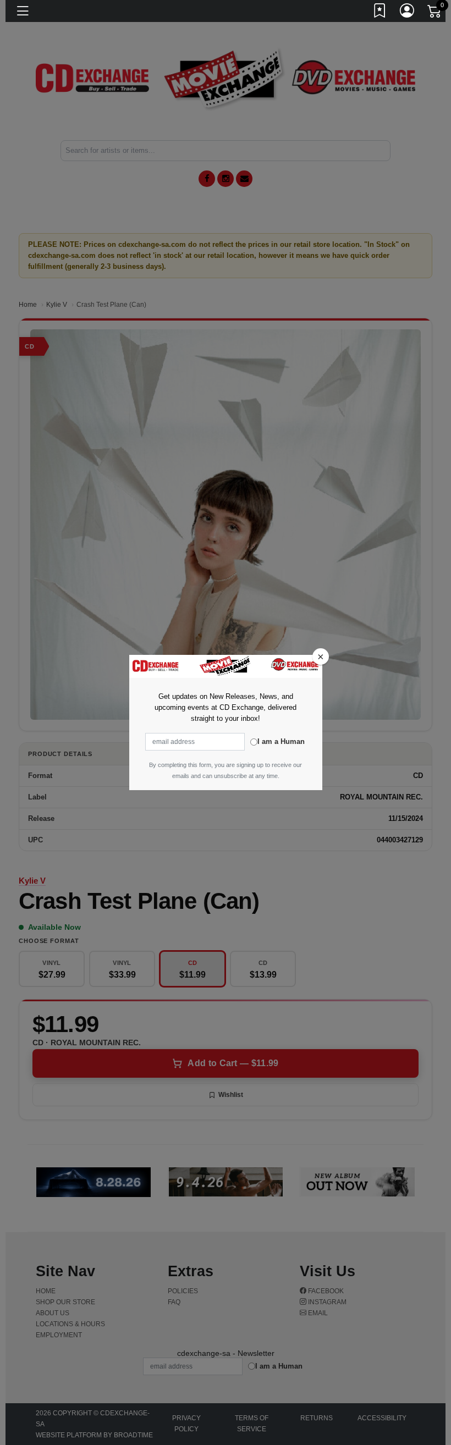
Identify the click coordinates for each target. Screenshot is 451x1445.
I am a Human (281, 741)
